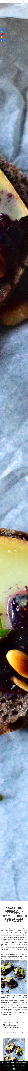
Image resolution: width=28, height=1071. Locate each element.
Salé (14, 904)
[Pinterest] (1, 34)
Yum (19, 1023)
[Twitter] (1, 31)
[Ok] (26, 1066)
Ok (14, 1068)
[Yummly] (1, 37)
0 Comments (17, 923)
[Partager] (1, 39)
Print (23, 1022)
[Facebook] (1, 29)
